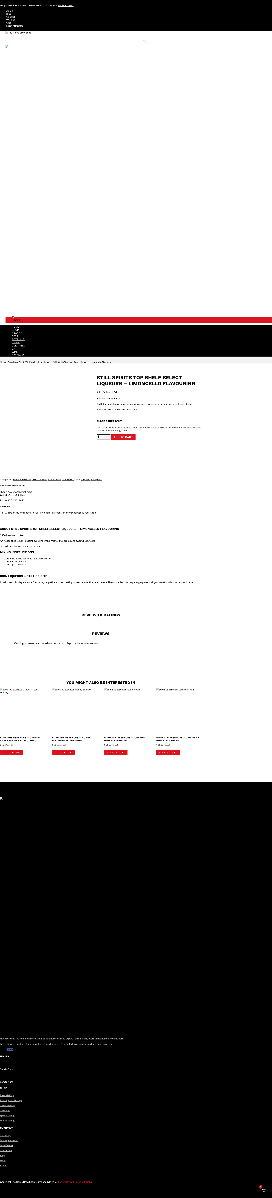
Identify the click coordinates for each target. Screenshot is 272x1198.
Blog (8, 13)
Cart (8, 22)
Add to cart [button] (12, 752)
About (9, 10)
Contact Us (6, 1150)
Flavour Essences (22, 479)
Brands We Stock (16, 362)
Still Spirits (31, 362)
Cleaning (18, 345)
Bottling (18, 339)
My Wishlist (6, 1145)
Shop (15, 329)
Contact (10, 16)
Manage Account (9, 1140)
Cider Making (7, 1105)
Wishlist (10, 19)
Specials (18, 355)
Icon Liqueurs (44, 362)
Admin (3, 1165)
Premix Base (54, 479)
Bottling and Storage (11, 1100)
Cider (16, 342)
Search (139, 42)
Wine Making (7, 1120)
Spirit (16, 348)
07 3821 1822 (66, 5)
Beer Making (7, 1095)
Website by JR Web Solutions (76, 1181)
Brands (17, 333)
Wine (15, 351)
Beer (15, 336)
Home (15, 326)
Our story (5, 1135)
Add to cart (123, 437)
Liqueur (85, 479)
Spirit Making (7, 1115)
